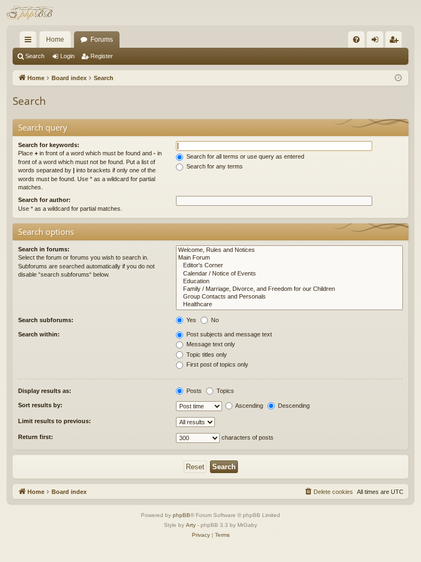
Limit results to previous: (54, 421)
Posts (193, 390)
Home (55, 39)
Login (67, 56)
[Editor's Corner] (289, 265)
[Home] (31, 12)
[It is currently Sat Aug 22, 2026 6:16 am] (398, 78)
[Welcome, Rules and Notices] (289, 250)
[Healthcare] (289, 304)
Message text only (210, 344)
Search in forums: (44, 249)
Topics (224, 390)
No (214, 320)
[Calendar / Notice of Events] (289, 274)
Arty (191, 525)
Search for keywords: (48, 145)
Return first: (35, 437)
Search (34, 56)
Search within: (39, 334)
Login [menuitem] (377, 42)
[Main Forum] (289, 258)
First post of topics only (216, 364)
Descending (293, 405)
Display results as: (44, 390)
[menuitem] (356, 39)
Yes (190, 320)
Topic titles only (206, 354)
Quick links (30, 42)
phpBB (181, 515)
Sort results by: (40, 405)
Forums (101, 39)
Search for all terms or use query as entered (244, 156)
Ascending (248, 405)
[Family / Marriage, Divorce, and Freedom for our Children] (289, 289)
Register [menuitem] (396, 42)
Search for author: (44, 199)
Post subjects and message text (228, 334)
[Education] (289, 281)
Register (101, 56)
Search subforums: (45, 320)
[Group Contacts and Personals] (289, 297)
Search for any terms (214, 166)
